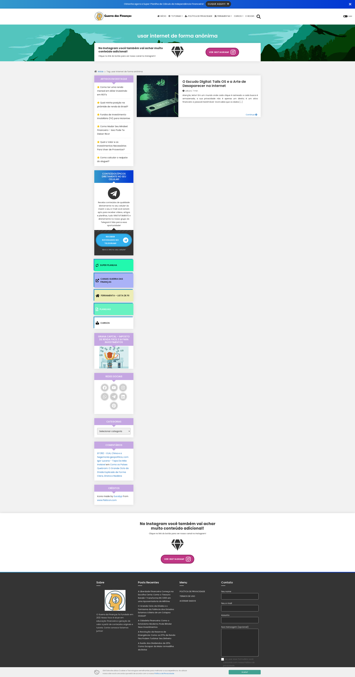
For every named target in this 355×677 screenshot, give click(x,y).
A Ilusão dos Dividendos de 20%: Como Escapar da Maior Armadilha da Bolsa (156, 646)
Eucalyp (118, 496)
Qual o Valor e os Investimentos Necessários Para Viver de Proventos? (111, 145)
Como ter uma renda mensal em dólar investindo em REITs (112, 91)
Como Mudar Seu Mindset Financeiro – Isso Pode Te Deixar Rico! (112, 130)
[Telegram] (113, 396)
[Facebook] (104, 387)
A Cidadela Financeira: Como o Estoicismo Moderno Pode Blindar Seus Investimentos (155, 624)
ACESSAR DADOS (188, 600)
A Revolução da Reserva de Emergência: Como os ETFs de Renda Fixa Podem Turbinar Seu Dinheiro (156, 635)
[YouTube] (113, 387)
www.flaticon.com (107, 500)
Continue (250, 114)
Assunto (225, 615)
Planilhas (105, 309)
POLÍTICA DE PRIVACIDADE (192, 591)
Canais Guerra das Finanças (111, 280)
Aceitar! (245, 672)
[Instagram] (123, 387)
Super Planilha (108, 265)
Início (100, 71)
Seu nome (226, 591)
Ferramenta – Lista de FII (115, 295)
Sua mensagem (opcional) (234, 627)
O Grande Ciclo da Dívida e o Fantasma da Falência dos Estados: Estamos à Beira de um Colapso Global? (156, 611)
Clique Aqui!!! (217, 4)
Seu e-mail (226, 603)
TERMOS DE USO (187, 596)
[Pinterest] (113, 405)
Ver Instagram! (219, 52)
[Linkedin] (123, 396)
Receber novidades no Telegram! (110, 240)
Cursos (105, 323)
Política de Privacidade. (164, 673)
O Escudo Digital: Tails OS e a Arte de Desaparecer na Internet (214, 83)
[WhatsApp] (104, 396)
